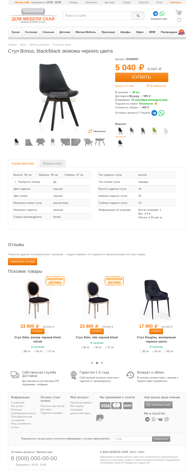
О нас (159, 2)
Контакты (176, 2)
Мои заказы (77, 406)
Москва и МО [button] (22, 2)
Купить (141, 77)
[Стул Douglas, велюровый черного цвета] (156, 299)
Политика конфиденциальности (23, 411)
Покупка (73, 2)
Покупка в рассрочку (52, 406)
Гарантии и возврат (52, 413)
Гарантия (143, 2)
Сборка (127, 2)
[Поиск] (138, 16)
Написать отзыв (22, 261)
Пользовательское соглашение (21, 418)
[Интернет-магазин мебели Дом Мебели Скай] (33, 15)
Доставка (110, 2)
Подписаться (161, 439)
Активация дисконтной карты (80, 411)
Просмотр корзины (81, 402)
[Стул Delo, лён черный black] (97, 299)
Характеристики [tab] (23, 163)
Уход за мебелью (21, 423)
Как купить (17, 406)
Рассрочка (91, 2)
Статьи (15, 427)
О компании (17, 402)
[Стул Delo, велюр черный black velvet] (38, 299)
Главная (12, 44)
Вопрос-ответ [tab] (52, 163)
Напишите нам (160, 404)
